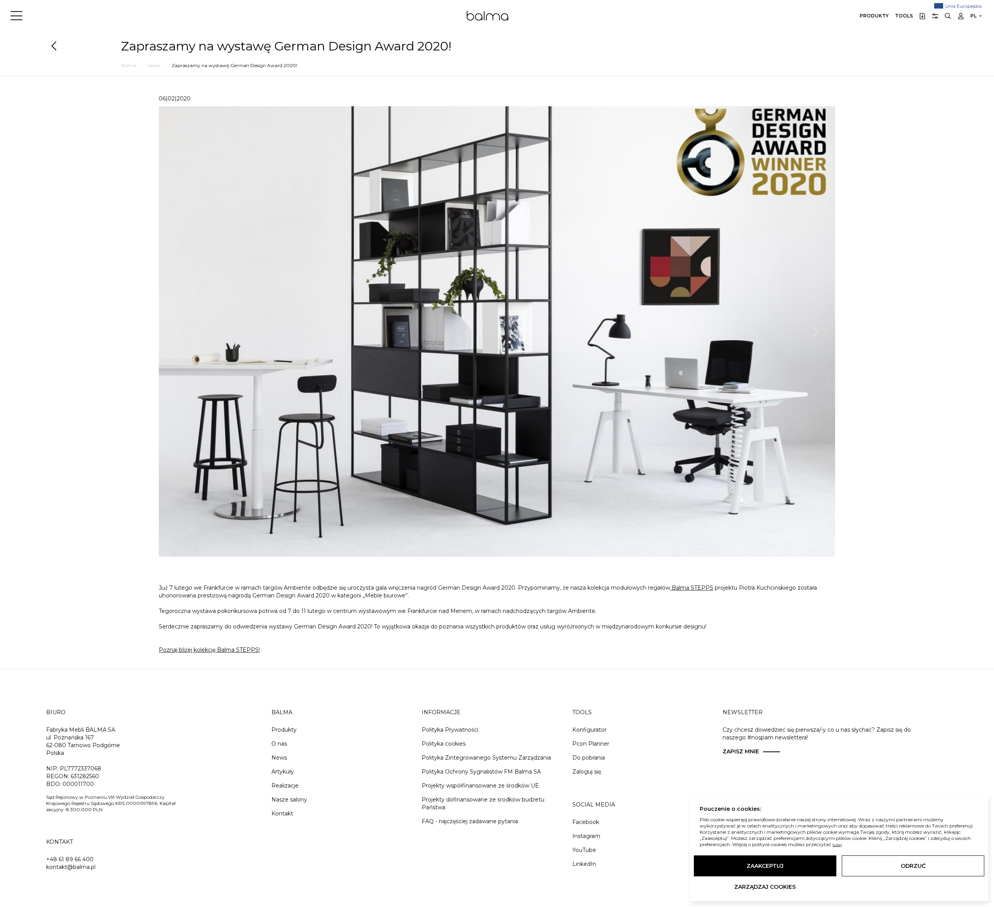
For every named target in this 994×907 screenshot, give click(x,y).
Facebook (585, 822)
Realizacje (285, 785)
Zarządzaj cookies (765, 886)
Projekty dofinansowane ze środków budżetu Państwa (483, 803)
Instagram (586, 836)
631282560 (85, 776)
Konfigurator (589, 729)
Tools (904, 16)
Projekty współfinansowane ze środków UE (480, 785)
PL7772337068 (80, 768)
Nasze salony (289, 799)
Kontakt (282, 813)
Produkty (874, 16)
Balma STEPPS (691, 587)
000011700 (78, 784)
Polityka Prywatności (450, 729)
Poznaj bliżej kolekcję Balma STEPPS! (209, 649)
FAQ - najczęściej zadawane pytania (470, 821)
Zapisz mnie (741, 751)
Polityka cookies (444, 743)
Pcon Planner (590, 743)
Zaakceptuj (765, 865)
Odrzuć (913, 865)
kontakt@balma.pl (71, 867)
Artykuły (282, 771)
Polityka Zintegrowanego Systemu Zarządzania (486, 757)
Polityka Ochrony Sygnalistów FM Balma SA (481, 771)
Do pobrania (588, 757)
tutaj (837, 844)
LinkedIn (584, 863)
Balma (487, 15)
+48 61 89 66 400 (70, 859)
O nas (279, 743)
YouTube (584, 849)
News (279, 757)
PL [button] (973, 16)
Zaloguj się (586, 771)
